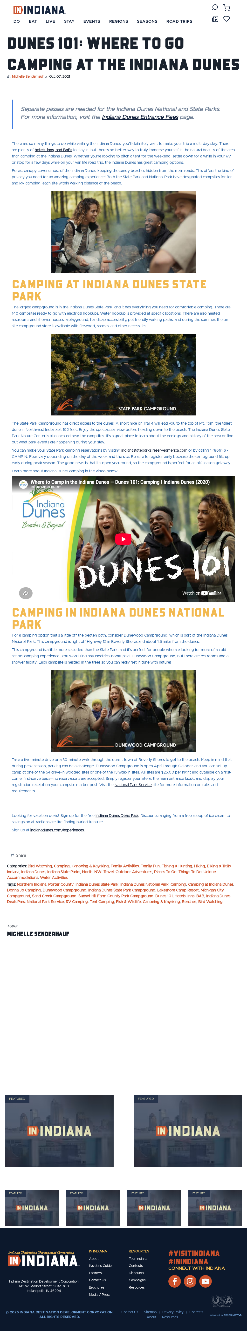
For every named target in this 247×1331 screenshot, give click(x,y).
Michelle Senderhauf (27, 76)
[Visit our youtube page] (205, 1281)
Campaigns (137, 1280)
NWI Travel (104, 872)
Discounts (136, 1273)
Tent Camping (102, 902)
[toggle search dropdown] (215, 7)
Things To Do (190, 872)
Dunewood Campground (64, 890)
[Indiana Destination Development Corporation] (40, 10)
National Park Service (45, 902)
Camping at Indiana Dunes (210, 884)
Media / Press (99, 1295)
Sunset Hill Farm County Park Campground (115, 896)
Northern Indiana (31, 884)
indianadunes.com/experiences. (57, 830)
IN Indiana (98, 1251)
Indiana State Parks (63, 872)
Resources (139, 1251)
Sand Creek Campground (54, 896)
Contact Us (97, 1280)
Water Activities (54, 878)
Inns (190, 896)
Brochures (96, 1287)
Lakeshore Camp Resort (178, 890)
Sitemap (150, 1312)
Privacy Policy (173, 1312)
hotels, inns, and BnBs (53, 150)
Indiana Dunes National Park (144, 884)
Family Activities (125, 866)
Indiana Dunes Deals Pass (117, 816)
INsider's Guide (100, 1266)
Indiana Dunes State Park (96, 884)
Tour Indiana (138, 1259)
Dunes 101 (164, 896)
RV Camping (77, 902)
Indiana (13, 872)
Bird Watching (40, 866)
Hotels (180, 896)
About (94, 1259)
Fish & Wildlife (128, 902)
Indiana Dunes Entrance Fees (140, 117)
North (87, 872)
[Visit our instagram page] (190, 1281)
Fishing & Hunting (177, 866)
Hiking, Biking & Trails (212, 866)
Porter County (61, 884)
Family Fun (150, 866)
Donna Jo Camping (24, 890)
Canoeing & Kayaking (90, 866)
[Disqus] (123, 1014)
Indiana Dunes (33, 872)
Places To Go (165, 872)
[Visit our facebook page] (174, 1281)
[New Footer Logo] (44, 1258)
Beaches (189, 902)
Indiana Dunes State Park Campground (121, 890)
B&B (200, 896)
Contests (136, 1266)
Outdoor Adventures (134, 872)
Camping (62, 866)
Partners (95, 1273)
